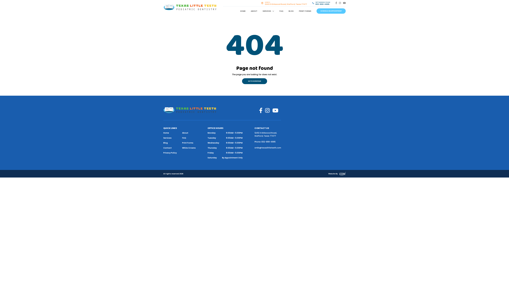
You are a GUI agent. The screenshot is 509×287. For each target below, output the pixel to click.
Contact (167, 148)
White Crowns (189, 148)
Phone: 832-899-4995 (265, 141)
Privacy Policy (170, 152)
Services (267, 11)
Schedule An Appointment (331, 11)
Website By (333, 174)
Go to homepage (254, 81)
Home (242, 11)
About (254, 11)
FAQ (281, 11)
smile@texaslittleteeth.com (267, 147)
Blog (291, 11)
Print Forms (305, 11)
